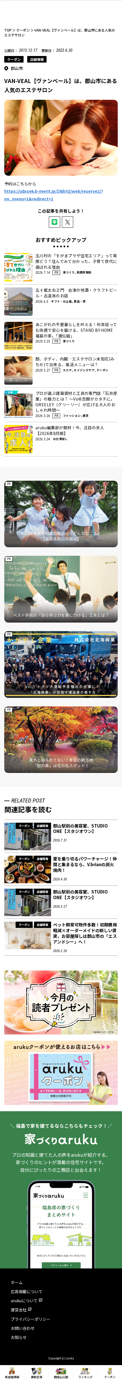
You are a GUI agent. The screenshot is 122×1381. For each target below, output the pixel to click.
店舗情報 (37, 59)
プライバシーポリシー (31, 1319)
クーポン (14, 59)
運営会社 (19, 1309)
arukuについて (24, 1300)
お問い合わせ (23, 1328)
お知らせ (19, 1337)
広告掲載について (27, 1291)
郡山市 (17, 68)
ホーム (17, 1282)
